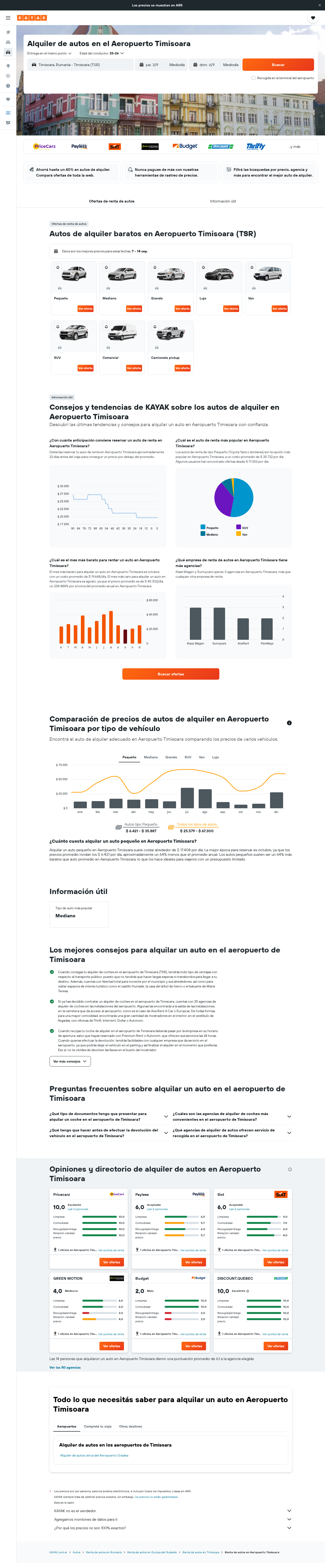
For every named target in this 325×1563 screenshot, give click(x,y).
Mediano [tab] (151, 757)
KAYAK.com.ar (58, 1552)
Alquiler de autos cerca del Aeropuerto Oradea (94, 1455)
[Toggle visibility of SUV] (242, 527)
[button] (320, 5)
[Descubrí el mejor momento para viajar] (8, 86)
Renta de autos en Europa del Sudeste (152, 1552)
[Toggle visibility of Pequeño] (209, 527)
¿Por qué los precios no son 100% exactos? (90, 1527)
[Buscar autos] (8, 52)
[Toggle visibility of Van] (241, 534)
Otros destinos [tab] (130, 1426)
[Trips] (8, 99)
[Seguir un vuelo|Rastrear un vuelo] (8, 76)
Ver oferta (86, 308)
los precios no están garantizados (156, 1497)
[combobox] (49, 53)
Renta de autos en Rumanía (104, 1552)
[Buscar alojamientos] (8, 42)
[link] (170, 674)
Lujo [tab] (215, 757)
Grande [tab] (171, 757)
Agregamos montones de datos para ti (85, 1519)
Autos (76, 1552)
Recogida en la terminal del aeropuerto (285, 78)
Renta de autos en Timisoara (200, 1552)
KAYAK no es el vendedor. (75, 1510)
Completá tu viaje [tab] (98, 1426)
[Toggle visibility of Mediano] (209, 534)
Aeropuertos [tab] (66, 1426)
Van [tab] (202, 757)
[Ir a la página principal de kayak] (32, 18)
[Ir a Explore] (8, 66)
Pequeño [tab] (129, 757)
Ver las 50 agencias (65, 1367)
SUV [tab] (188, 757)
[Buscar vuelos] (8, 32)
